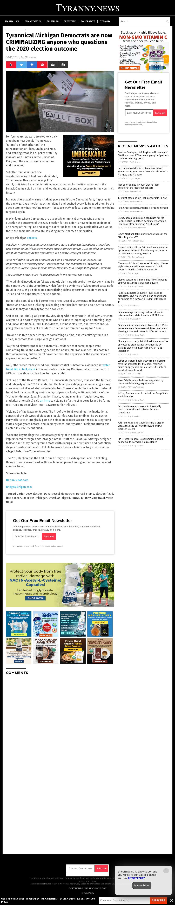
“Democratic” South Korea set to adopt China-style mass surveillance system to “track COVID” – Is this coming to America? (143, 266)
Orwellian (54, 497)
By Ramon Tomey (136, 257)
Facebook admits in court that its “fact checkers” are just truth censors (138, 186)
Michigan (41, 497)
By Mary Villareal (137, 286)
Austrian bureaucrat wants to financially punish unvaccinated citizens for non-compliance (139, 409)
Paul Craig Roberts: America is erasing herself (143, 207)
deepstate (70, 21)
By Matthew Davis (136, 241)
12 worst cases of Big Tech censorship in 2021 (142, 198)
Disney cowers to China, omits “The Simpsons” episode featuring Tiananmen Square (143, 281)
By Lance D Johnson (138, 228)
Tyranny (86, 497)
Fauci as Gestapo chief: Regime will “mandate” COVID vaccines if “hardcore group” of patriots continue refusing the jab (143, 155)
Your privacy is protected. (23, 546)
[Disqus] (60, 720)
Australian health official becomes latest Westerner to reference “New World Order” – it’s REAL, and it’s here (143, 171)
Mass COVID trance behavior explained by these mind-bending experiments (141, 382)
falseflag (53, 21)
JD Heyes (30, 57)
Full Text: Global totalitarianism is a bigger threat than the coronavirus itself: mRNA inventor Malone (141, 425)
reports (32, 237)
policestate (88, 21)
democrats (68, 493)
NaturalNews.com (17, 480)
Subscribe (158, 900)
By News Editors (136, 201)
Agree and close (142, 885)
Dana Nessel (52, 493)
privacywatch (33, 21)
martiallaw (12, 21)
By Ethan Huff (135, 191)
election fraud (104, 493)
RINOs (75, 497)
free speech (13, 497)
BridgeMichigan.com (19, 487)
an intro (45, 400)
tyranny (105, 21)
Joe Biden (29, 497)
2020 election (34, 493)
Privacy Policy (87, 893)
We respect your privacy (70, 884)
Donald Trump (85, 493)
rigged (66, 497)
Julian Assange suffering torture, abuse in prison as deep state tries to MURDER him (141, 314)
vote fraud (98, 497)
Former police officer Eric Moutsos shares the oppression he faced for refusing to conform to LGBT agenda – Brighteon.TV (143, 250)
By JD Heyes (135, 162)
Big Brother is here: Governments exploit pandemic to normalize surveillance (140, 441)
